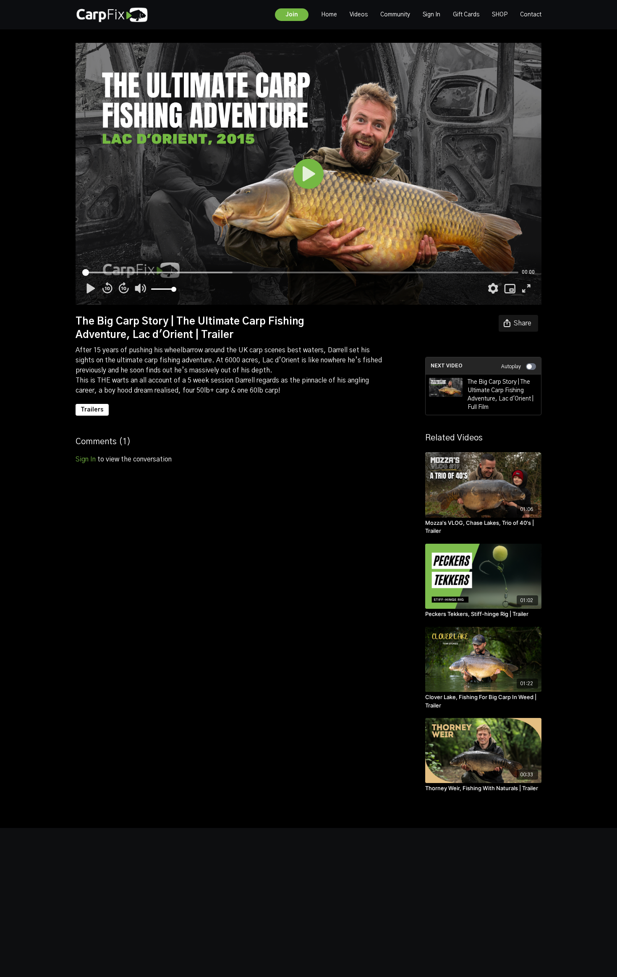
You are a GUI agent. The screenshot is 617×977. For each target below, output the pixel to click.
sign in (86, 459)
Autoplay (511, 366)
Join (291, 15)
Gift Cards (466, 15)
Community (395, 15)
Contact (530, 15)
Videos (359, 15)
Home (329, 15)
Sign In (431, 15)
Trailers (92, 410)
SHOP (499, 15)
